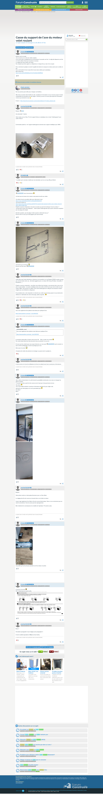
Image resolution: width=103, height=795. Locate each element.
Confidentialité (80, 790)
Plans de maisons (61, 6)
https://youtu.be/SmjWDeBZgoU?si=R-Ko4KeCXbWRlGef (29, 72)
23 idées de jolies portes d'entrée (57, 672)
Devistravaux (69, 7)
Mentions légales (46, 790)
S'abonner (82, 35)
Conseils (40, 6)
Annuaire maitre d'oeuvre (42, 9)
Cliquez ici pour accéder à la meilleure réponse (29, 82)
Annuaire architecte (60, 9)
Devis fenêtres (21, 671)
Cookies (85, 790)
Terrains (53, 6)
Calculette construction (55, 790)
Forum (17, 6)
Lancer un (34, 647)
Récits (26, 7)
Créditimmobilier (46, 7)
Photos (33, 6)
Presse (64, 790)
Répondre (30, 47)
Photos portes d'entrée (44, 672)
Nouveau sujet (21, 47)
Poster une (48, 647)
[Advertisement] (51, 22)
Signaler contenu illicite (37, 790)
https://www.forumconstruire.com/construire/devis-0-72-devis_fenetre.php (37, 100)
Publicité (74, 790)
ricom (22, 111)
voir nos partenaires (19, 782)
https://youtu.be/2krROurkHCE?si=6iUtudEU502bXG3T (29, 200)
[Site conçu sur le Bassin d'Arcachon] (20, 791)
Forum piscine (78, 9)
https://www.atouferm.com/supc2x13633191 (27, 313)
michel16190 (20, 193)
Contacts (30, 790)
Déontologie (69, 790)
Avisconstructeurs (77, 7)
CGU (61, 790)
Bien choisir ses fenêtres (33, 672)
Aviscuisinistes (85, 7)
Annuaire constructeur (24, 9)
